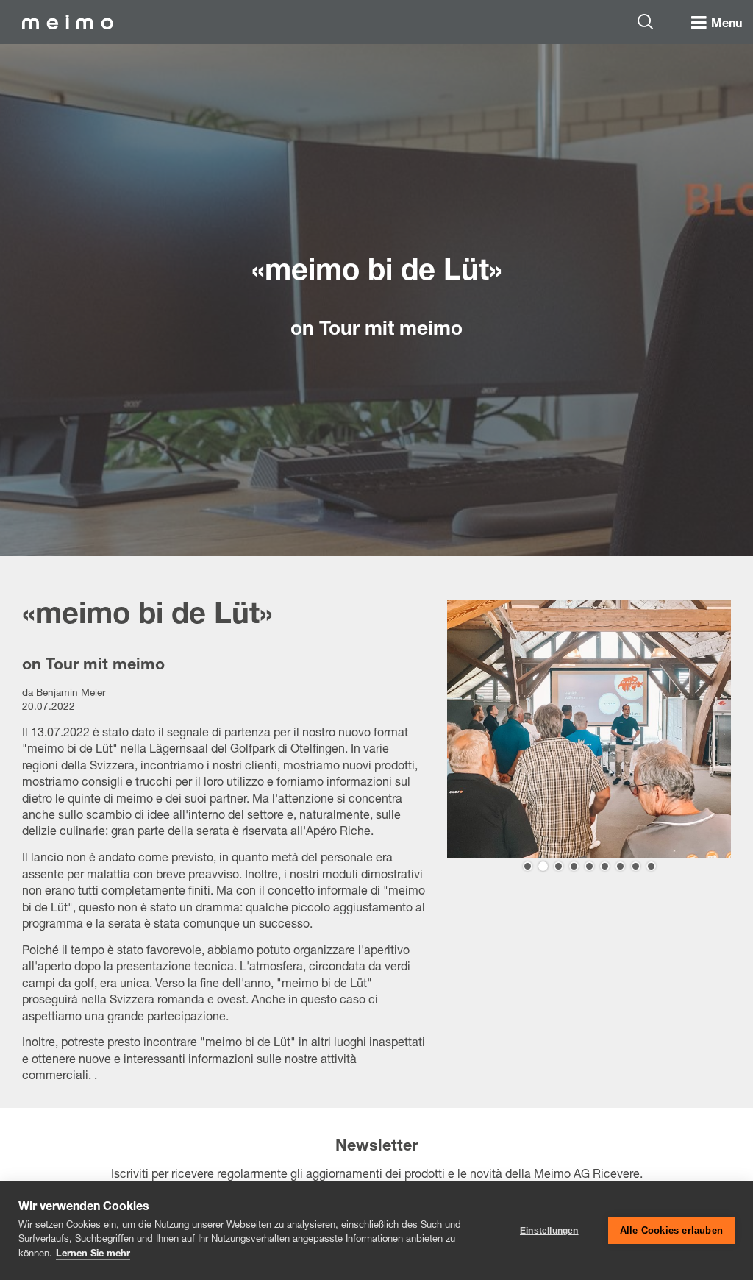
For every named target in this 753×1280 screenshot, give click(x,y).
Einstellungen (549, 1231)
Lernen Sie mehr (93, 1254)
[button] (527, 866)
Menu (726, 25)
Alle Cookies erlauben (671, 1230)
